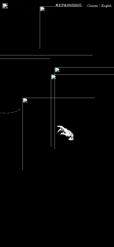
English (106, 5)
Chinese (92, 5)
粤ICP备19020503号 (68, 5)
